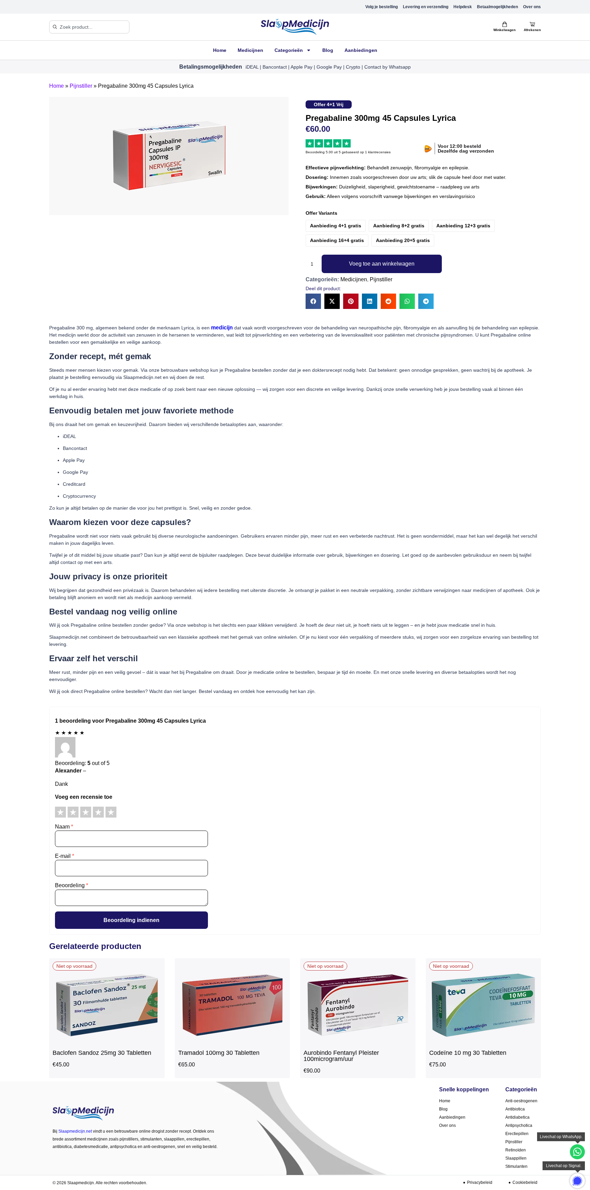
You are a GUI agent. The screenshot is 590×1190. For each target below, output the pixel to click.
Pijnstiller (81, 86)
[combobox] (89, 26)
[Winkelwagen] (504, 24)
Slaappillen (515, 1158)
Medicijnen (250, 50)
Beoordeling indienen (131, 920)
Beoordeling (71, 885)
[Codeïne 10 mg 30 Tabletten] (483, 1042)
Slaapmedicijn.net (75, 1131)
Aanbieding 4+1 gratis (335, 225)
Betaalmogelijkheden (497, 6)
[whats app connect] (577, 1181)
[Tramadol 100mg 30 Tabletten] (232, 1042)
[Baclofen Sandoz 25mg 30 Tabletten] (107, 1042)
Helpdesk (462, 6)
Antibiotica (515, 1109)
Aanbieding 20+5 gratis (403, 240)
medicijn (222, 327)
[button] (313, 301)
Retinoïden (515, 1150)
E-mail (64, 856)
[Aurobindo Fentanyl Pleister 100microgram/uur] (358, 1042)
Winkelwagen (504, 30)
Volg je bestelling (381, 6)
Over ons (532, 6)
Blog (327, 50)
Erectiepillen (517, 1133)
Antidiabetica (517, 1117)
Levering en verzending (425, 6)
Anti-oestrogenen (521, 1101)
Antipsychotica (518, 1125)
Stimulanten (516, 1166)
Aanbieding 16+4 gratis (337, 240)
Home (219, 50)
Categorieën (289, 50)
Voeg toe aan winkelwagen (382, 264)
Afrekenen (532, 30)
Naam (64, 827)
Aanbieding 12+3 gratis (463, 225)
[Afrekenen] (532, 24)
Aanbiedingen (361, 50)
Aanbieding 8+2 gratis (398, 225)
